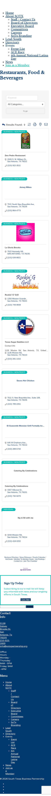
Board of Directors (24, 22)
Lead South (13, 39)
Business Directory (11, 557)
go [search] (26, 111)
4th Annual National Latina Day (15, 756)
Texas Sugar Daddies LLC (17, 342)
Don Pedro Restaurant (15, 155)
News (9, 62)
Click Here (25, 600)
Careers (16, 32)
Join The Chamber (30, 561)
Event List (18, 49)
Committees (19, 29)
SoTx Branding (21, 35)
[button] (3, 125)
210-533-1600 (5, 642)
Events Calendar (39, 557)
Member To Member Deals (24, 559)
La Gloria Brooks (13, 247)
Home (9, 13)
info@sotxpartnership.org (13, 646)
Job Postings (39, 559)
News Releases (25, 557)
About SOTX (14, 16)
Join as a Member (17, 65)
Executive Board (22, 26)
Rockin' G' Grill (12, 295)
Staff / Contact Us (23, 19)
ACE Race (17, 52)
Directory (12, 42)
